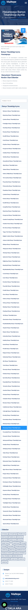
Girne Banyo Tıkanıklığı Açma (10, 294)
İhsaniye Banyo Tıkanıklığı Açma (11, 132)
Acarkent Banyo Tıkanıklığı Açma (11, 390)
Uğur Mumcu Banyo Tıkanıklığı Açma (12, 469)
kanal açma (16, 46)
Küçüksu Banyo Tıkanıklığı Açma (11, 144)
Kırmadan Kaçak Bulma (20, 546)
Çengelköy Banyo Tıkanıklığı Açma (11, 207)
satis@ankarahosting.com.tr (12, 578)
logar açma (22, 46)
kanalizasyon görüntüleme (19, 552)
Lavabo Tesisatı (16, 543)
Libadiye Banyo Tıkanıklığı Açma (11, 152)
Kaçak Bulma (11, 546)
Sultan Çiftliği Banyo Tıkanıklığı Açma (12, 173)
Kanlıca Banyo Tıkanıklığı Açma (11, 198)
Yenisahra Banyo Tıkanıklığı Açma (11, 386)
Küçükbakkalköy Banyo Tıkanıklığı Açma (13, 323)
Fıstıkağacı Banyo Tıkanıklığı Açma (11, 123)
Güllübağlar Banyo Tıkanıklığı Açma (12, 486)
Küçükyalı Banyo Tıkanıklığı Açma (11, 311)
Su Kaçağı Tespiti (13, 533)
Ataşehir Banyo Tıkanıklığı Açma (11, 327)
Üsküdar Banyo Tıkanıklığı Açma (11, 373)
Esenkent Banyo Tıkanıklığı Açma (11, 282)
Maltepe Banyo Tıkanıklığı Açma (11, 244)
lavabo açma (5, 549)
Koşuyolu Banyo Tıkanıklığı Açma (11, 436)
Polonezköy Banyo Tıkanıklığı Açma (12, 186)
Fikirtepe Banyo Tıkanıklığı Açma (11, 423)
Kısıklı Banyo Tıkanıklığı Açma (10, 140)
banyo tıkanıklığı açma (6, 46)
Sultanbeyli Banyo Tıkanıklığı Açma (11, 357)
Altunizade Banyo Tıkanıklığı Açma (11, 519)
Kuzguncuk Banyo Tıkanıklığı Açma (12, 148)
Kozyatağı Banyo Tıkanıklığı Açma (11, 432)
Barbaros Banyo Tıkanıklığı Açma (11, 111)
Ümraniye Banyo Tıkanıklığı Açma (11, 369)
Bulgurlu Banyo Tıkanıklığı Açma (11, 352)
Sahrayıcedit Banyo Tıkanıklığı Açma (12, 440)
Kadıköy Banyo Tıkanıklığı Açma (11, 340)
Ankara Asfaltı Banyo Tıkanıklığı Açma (12, 240)
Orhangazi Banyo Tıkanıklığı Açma (11, 498)
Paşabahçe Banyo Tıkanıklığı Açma (11, 190)
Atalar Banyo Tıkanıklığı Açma (10, 452)
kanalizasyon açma (21, 549)
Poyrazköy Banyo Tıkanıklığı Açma (11, 182)
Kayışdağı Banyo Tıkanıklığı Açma (11, 382)
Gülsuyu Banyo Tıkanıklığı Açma (11, 302)
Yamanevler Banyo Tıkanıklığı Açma (12, 511)
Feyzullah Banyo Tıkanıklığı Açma (11, 286)
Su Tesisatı (20, 540)
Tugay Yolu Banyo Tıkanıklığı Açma (11, 232)
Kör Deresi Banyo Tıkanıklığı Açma (11, 227)
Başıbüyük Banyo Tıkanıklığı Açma (11, 265)
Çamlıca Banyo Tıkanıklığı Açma (11, 119)
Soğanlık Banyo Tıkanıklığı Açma (11, 465)
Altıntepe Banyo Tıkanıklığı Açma (11, 252)
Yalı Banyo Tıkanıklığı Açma (10, 315)
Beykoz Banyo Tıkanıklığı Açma (11, 332)
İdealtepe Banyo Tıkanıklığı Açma (11, 307)
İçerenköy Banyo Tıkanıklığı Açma (11, 377)
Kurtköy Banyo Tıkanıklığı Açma (11, 494)
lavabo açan (4, 562)
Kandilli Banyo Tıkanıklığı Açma (11, 136)
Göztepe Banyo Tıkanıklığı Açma (11, 394)
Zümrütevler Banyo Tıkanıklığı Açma (12, 319)
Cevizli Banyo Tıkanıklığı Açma (10, 273)
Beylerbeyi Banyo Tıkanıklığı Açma (11, 115)
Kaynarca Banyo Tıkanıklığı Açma (11, 490)
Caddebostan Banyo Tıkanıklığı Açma (12, 407)
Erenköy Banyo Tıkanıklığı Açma (11, 415)
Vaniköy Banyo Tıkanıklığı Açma (11, 157)
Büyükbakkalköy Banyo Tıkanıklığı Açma (13, 269)
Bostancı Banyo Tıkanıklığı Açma (11, 402)
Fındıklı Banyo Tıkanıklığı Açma (10, 290)
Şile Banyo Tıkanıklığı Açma (10, 361)
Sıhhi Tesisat (4, 536)
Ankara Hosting (14, 601)
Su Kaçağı (23, 543)
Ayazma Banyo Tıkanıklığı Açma (11, 523)
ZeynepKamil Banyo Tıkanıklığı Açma (12, 161)
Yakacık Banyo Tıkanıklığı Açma (11, 169)
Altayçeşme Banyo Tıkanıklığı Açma (12, 248)
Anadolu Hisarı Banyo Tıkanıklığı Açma (12, 223)
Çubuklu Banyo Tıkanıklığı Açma (11, 194)
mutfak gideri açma (18, 555)
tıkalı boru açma (5, 48)
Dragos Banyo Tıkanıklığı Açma (10, 473)
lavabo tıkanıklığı (5, 559)
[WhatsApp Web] (4, 605)
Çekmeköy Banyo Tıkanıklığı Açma (11, 336)
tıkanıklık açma (12, 536)
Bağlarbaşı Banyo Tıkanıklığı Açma (11, 261)
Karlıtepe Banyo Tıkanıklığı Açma (11, 457)
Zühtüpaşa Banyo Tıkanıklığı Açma (11, 448)
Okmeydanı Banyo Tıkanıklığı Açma (11, 515)
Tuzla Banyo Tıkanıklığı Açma (10, 365)
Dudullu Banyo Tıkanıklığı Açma (11, 507)
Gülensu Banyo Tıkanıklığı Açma (11, 298)
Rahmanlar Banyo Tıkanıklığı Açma (11, 461)
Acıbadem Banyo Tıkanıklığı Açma (11, 398)
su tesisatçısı (5, 533)
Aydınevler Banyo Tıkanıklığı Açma (11, 257)
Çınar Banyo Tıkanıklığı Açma (10, 277)
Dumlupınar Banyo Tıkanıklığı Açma (12, 482)
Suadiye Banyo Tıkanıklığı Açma (11, 444)
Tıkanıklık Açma (22, 533)
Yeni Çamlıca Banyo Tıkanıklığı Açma (12, 177)
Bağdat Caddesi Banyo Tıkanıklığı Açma (13, 236)
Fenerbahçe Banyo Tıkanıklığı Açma (12, 419)
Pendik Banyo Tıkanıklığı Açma (10, 348)
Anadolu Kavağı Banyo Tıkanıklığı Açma (13, 219)
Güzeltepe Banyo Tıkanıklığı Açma (11, 127)
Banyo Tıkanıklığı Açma (10, 17)
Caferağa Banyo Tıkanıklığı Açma (11, 411)
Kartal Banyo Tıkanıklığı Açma (10, 344)
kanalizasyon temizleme (7, 552)
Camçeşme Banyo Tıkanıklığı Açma (11, 477)
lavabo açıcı (21, 559)
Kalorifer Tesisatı (5, 543)
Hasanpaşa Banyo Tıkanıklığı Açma (11, 427)
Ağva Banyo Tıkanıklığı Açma (10, 165)
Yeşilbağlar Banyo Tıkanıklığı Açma (11, 502)
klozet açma (12, 549)
